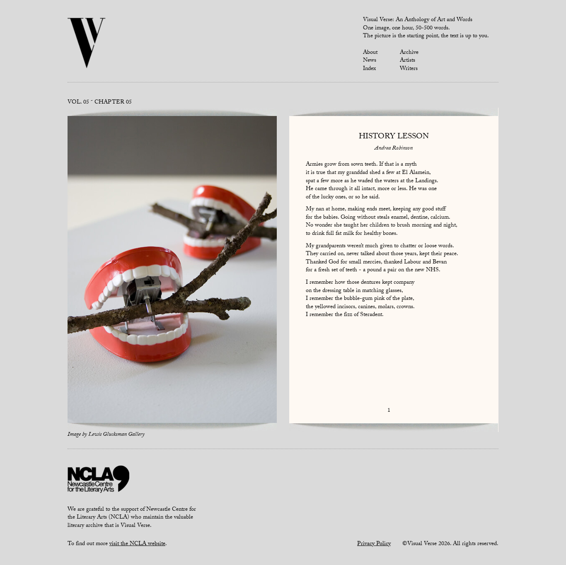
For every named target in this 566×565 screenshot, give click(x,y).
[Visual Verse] (87, 44)
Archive (409, 53)
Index (369, 69)
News (369, 61)
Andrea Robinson (394, 149)
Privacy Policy (374, 544)
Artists (407, 61)
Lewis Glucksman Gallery (116, 435)
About (370, 53)
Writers (409, 69)
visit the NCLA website (137, 544)
